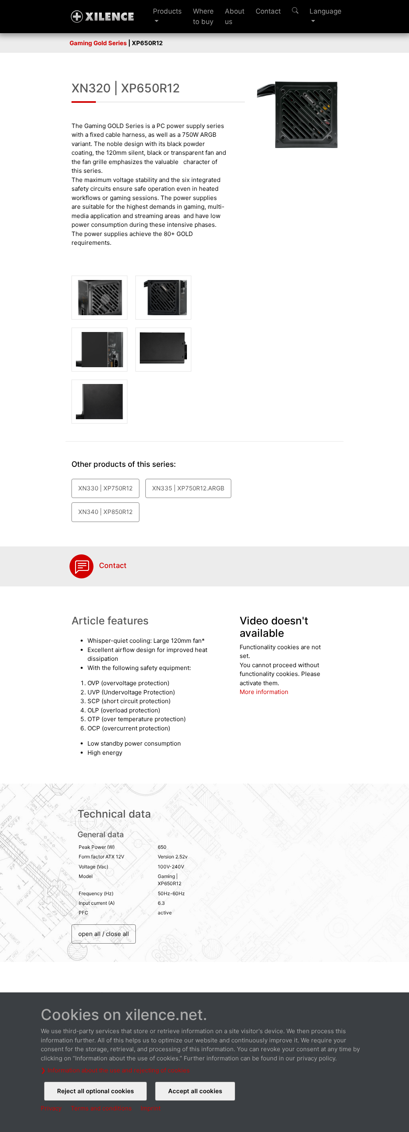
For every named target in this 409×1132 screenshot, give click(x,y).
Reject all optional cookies (95, 1091)
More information (264, 692)
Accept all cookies (195, 1091)
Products (167, 11)
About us (234, 16)
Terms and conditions (101, 1108)
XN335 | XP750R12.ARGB (188, 488)
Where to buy (203, 16)
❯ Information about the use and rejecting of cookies (115, 1070)
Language (325, 11)
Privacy (51, 1108)
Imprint (151, 1108)
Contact (268, 11)
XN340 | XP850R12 (105, 512)
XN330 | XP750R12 (105, 488)
